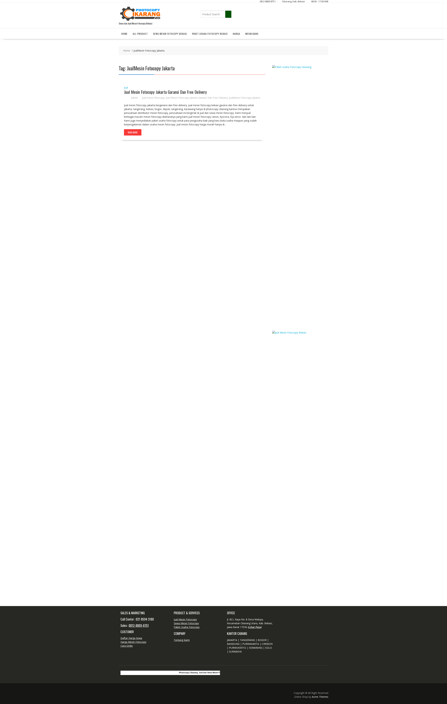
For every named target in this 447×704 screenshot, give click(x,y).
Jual (126, 87)
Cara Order (126, 645)
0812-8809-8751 (139, 625)
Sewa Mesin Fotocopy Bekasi (170, 33)
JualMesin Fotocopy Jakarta (244, 97)
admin (134, 97)
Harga (236, 33)
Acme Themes (320, 696)
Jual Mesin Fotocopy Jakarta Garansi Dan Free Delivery (165, 92)
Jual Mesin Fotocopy (185, 619)
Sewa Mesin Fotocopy (186, 623)
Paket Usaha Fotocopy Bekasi (210, 33)
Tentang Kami (182, 640)
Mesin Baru (251, 33)
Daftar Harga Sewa (131, 638)
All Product (140, 33)
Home (124, 33)
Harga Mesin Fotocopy (133, 642)
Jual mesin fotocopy (153, 97)
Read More (133, 132)
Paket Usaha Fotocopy (187, 627)
